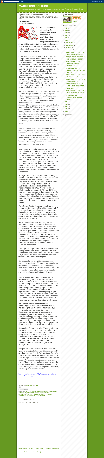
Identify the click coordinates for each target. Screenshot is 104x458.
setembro (69, 50)
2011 (66, 109)
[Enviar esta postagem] (38, 387)
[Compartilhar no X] (23, 389)
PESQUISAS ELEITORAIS (26, 396)
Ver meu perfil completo (76, 20)
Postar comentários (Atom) (32, 452)
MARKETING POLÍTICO (33, 6)
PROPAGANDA (40, 396)
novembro (69, 45)
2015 (66, 40)
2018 (66, 33)
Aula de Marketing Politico (40, 391)
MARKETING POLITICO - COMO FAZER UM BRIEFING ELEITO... (75, 70)
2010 (66, 111)
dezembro (69, 42)
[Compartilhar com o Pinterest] (27, 389)
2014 (66, 101)
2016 (66, 38)
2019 (66, 30)
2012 (66, 106)
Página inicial (39, 448)
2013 (66, 104)
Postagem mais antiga (52, 448)
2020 (66, 28)
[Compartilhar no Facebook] (25, 389)
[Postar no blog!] (21, 389)
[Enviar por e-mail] (19, 389)
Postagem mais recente (25, 448)
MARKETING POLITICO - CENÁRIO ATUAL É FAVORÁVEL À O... (73, 64)
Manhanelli (77, 17)
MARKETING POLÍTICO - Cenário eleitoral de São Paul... (74, 97)
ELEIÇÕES (30, 393)
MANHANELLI (46, 393)
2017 (66, 35)
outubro (69, 47)
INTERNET (38, 393)
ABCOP (28, 391)
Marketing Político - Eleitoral (43, 394)
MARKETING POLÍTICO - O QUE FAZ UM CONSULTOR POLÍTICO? (75, 86)
